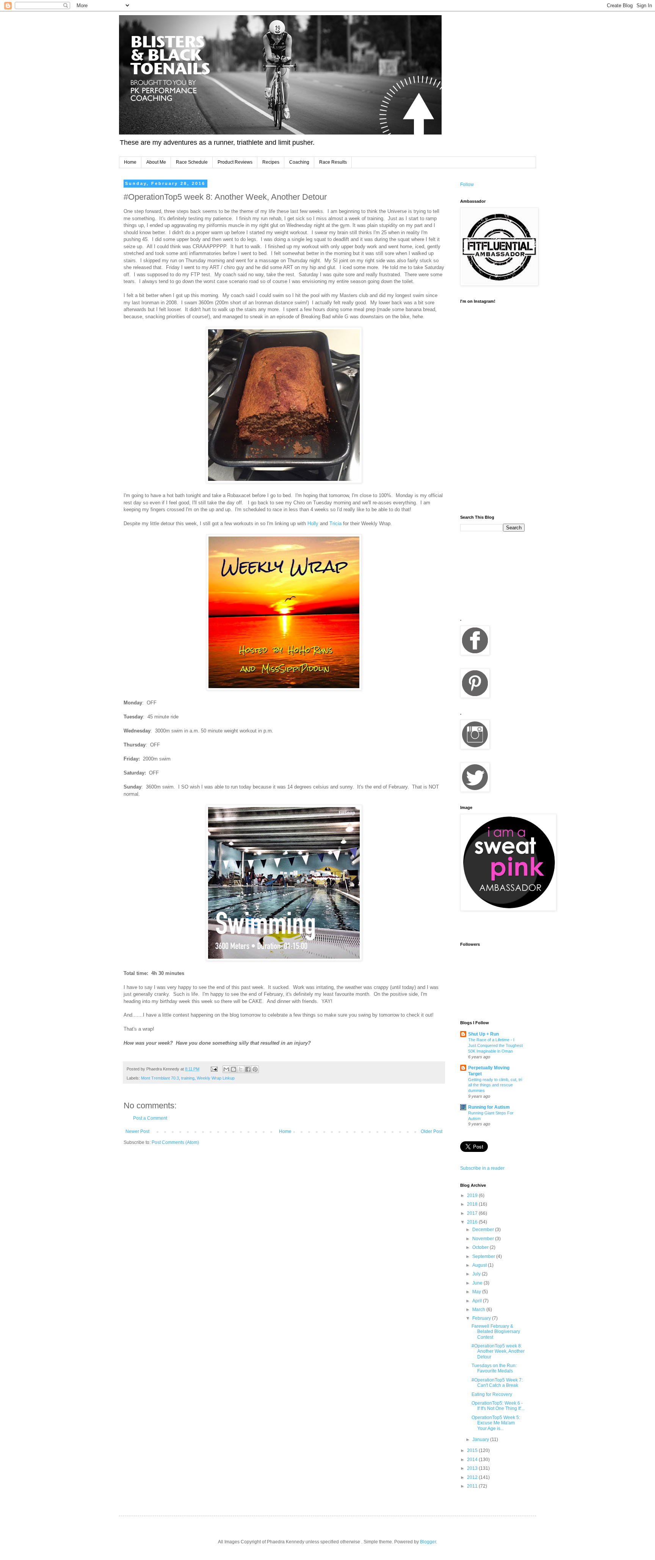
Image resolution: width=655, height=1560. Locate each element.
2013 (473, 1468)
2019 (473, 1195)
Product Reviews (235, 162)
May (477, 1291)
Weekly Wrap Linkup (216, 1078)
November (483, 1238)
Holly (313, 523)
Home (130, 162)
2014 (473, 1459)
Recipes (270, 162)
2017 (473, 1213)
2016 (473, 1222)
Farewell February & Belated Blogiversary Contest (496, 1332)
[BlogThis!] (233, 1069)
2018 (473, 1204)
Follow (467, 184)
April (477, 1300)
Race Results (333, 162)
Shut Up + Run (483, 1034)
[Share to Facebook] (248, 1069)
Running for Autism (489, 1107)
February (482, 1318)
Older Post (431, 1131)
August (480, 1265)
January (481, 1439)
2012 (473, 1477)
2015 (473, 1450)
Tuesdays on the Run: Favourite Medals (494, 1368)
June (478, 1283)
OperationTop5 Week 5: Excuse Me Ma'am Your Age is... (496, 1423)
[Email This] (226, 1069)
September (484, 1256)
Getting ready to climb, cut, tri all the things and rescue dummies (495, 1085)
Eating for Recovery (492, 1394)
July (477, 1274)
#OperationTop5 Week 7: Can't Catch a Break (497, 1382)
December (483, 1229)
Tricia (335, 523)
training (187, 1078)
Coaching (299, 162)
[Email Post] (214, 1069)
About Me (156, 162)
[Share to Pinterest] (255, 1069)
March (479, 1309)
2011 (473, 1486)
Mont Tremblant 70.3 (160, 1078)
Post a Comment (150, 1118)
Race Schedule (192, 162)
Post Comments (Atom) (175, 1142)
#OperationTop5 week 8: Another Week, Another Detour (498, 1351)
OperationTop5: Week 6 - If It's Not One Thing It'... (498, 1405)
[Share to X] (240, 1069)
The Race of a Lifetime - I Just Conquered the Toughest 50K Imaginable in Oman (495, 1045)
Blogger (428, 1541)
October (481, 1247)
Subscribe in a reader (482, 1168)
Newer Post (137, 1131)
